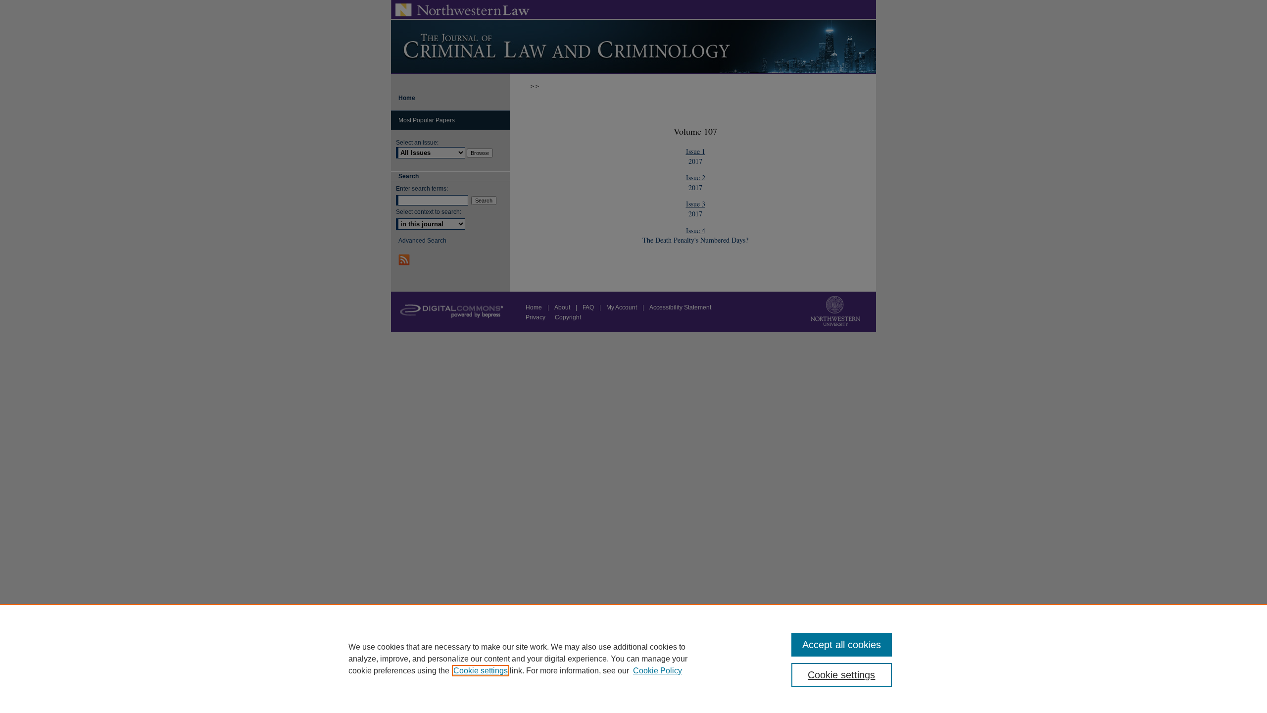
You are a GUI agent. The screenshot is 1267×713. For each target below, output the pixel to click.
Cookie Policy (657, 670)
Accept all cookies (841, 644)
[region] (633, 658)
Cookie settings (480, 670)
